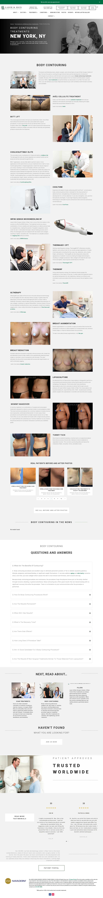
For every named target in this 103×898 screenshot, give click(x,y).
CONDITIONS (43, 12)
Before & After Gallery (82, 12)
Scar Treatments (23, 701)
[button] (39, 820)
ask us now (51, 742)
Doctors (23, 12)
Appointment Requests (61, 8)
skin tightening (51, 715)
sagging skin (16, 235)
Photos (63, 12)
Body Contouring (51, 701)
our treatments (53, 79)
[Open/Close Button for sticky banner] (99, 2)
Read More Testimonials (19, 817)
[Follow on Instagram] (53, 894)
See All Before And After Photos (51, 510)
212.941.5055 (39, 886)
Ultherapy (23, 312)
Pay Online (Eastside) (73, 8)
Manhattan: (33, 8)
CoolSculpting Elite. (26, 182)
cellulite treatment (76, 99)
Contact (50, 16)
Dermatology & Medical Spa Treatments (26, 24)
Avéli (64, 106)
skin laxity (80, 573)
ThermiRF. (65, 283)
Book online (92, 8)
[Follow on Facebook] (50, 894)
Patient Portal (51, 868)
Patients (70, 12)
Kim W (51, 813)
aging (72, 573)
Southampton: (48, 8)
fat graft (24, 125)
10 (61, 498)
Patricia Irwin (83, 813)
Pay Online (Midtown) (83, 8)
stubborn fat (44, 155)
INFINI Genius (24, 238)
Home (12, 24)
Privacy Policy (73, 879)
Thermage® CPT (67, 262)
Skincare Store (55, 12)
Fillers (80, 687)
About (15, 12)
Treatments (33, 12)
